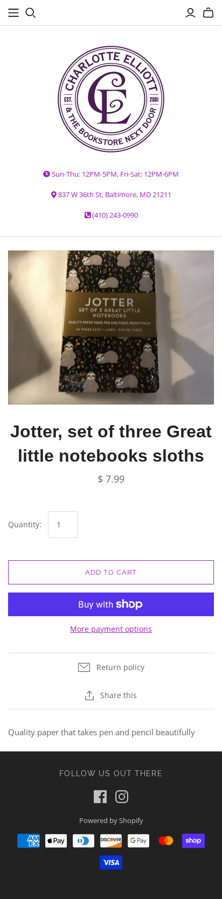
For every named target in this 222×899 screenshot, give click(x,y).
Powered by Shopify (111, 820)
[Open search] (30, 13)
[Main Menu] (13, 13)
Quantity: (24, 524)
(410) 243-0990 (115, 215)
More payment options (111, 629)
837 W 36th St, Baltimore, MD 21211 (114, 194)
